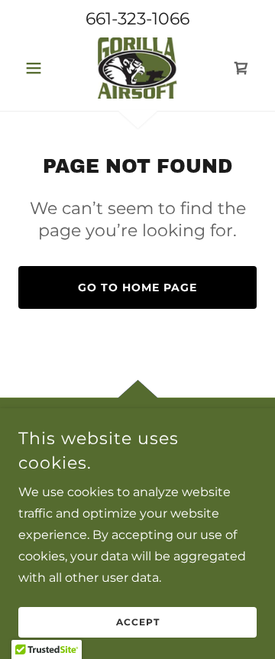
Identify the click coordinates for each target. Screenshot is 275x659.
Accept (138, 622)
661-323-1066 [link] (137, 18)
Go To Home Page (137, 287)
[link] (137, 68)
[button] (36, 68)
